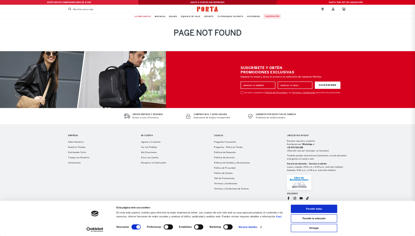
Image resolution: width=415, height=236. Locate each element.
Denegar (314, 228)
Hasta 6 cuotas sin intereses (207, 2)
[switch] (168, 227)
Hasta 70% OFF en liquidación (346, 2)
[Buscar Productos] (69, 9)
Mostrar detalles (248, 227)
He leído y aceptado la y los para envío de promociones (292, 92)
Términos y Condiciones (303, 92)
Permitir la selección (314, 218)
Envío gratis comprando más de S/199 (69, 2)
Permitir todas (314, 208)
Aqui (279, 216)
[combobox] (86, 9)
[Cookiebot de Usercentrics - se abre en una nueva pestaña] (95, 229)
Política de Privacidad (276, 92)
